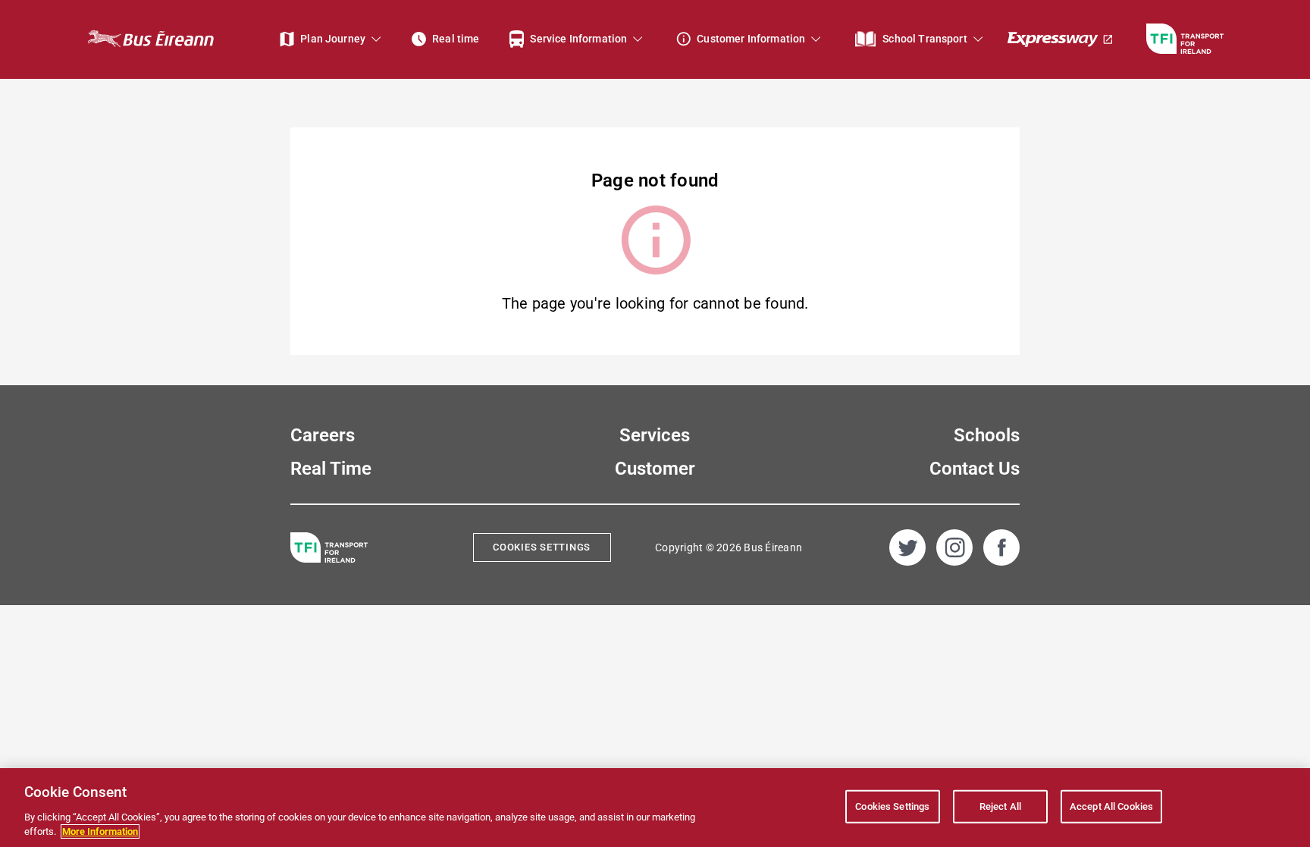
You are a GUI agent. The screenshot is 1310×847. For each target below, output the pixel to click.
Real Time (330, 468)
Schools (987, 435)
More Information (100, 831)
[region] (655, 807)
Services (654, 435)
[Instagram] (954, 547)
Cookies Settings (542, 547)
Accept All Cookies (1111, 806)
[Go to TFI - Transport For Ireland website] (1185, 39)
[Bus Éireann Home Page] (150, 39)
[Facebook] (1001, 547)
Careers (322, 435)
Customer (655, 468)
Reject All (1000, 806)
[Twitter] (907, 547)
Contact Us (974, 468)
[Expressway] (1061, 39)
